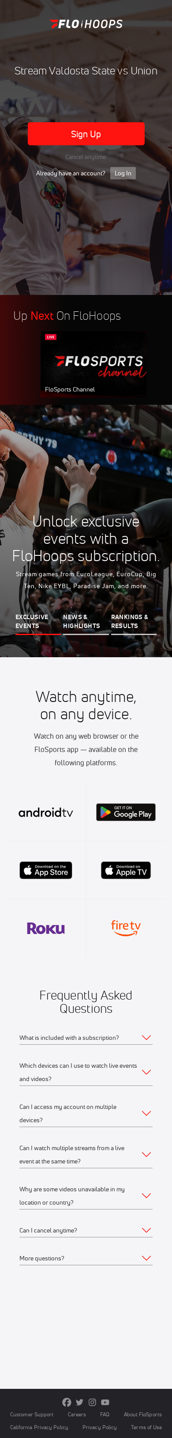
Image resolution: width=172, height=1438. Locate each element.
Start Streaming (99, 373)
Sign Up (86, 134)
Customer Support (32, 1414)
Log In (123, 173)
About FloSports (143, 1414)
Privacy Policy (99, 1427)
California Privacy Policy (39, 1427)
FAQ (104, 1414)
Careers (77, 1414)
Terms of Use (146, 1427)
